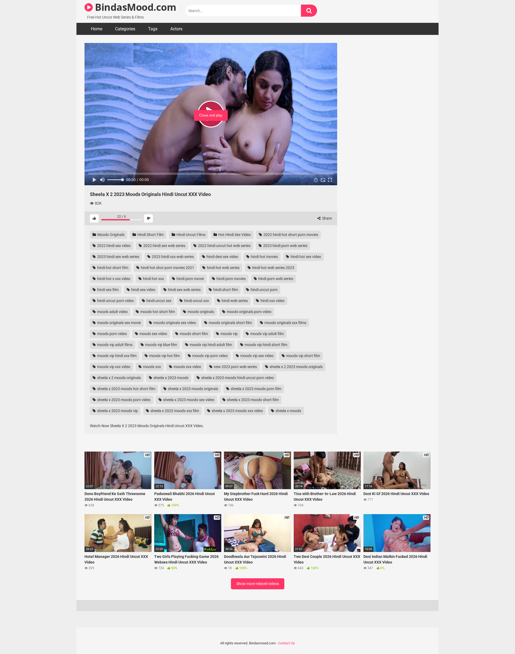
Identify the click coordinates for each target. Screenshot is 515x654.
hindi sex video (142, 290)
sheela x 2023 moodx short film (252, 400)
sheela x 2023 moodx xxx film (174, 411)
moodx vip (229, 334)
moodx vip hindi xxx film (116, 356)
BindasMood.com (134, 7)
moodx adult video (112, 312)
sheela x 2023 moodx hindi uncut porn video (237, 378)
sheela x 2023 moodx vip (117, 411)
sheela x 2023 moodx (171, 378)
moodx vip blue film (160, 345)
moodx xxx (151, 367)
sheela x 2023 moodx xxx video (237, 411)
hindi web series (234, 301)
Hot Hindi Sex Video (234, 234)
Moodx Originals (110, 234)
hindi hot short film (112, 268)
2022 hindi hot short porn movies (290, 234)
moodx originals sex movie (118, 323)
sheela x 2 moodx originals (118, 378)
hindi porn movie (190, 279)
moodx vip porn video (210, 356)
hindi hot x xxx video (113, 279)
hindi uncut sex (158, 301)
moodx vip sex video (257, 356)
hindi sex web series (184, 290)
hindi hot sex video (305, 257)
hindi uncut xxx (196, 301)
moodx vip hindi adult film (210, 345)
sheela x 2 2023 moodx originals (296, 367)
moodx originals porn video (248, 312)
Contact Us (286, 643)
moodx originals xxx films (285, 323)
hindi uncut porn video (115, 301)
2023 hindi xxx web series (172, 257)
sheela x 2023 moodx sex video (188, 400)
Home (96, 28)
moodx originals (200, 312)
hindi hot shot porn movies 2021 (167, 268)
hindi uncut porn (264, 290)
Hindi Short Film (150, 234)
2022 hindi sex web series (163, 246)
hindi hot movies (264, 257)
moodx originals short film (230, 323)
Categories (125, 28)
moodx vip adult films (114, 345)
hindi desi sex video (222, 257)
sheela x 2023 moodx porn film (255, 389)
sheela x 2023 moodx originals (192, 389)
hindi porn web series (275, 279)
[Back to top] (497, 637)
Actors (176, 28)
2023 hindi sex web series (117, 257)
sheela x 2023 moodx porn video (123, 400)
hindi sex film (107, 290)
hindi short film (225, 290)
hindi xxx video (272, 301)
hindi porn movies (231, 279)
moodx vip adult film (266, 334)
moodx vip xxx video (113, 367)
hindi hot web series (223, 268)
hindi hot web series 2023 (272, 268)
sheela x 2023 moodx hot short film (125, 389)
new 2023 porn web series (235, 367)
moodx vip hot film (164, 356)
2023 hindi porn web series (284, 246)
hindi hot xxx (153, 279)
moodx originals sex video (174, 323)
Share (326, 218)
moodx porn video (111, 334)
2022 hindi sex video (113, 246)
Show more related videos (257, 584)
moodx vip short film (302, 356)
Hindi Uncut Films (190, 234)
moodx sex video (153, 334)
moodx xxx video (187, 367)
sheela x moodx (288, 411)
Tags (152, 28)
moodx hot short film (157, 312)
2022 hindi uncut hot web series (224, 246)
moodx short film (193, 334)
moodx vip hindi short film (265, 345)
